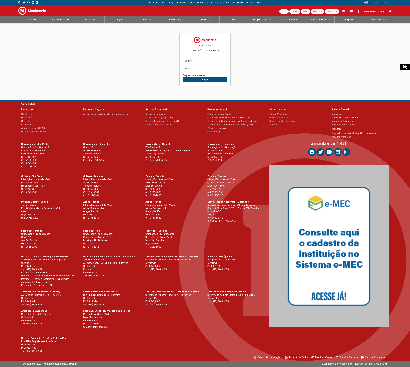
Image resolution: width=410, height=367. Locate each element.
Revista (305, 11)
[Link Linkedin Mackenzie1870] (33, 2)
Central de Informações (270, 357)
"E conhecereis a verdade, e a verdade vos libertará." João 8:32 (353, 364)
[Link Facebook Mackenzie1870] (19, 2)
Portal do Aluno (332, 11)
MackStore (318, 11)
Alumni (284, 11)
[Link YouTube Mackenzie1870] (28, 2)
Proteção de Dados (298, 357)
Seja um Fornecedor (375, 357)
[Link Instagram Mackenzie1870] (37, 2)
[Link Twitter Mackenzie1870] (24, 2)
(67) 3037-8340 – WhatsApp (221, 221)
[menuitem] (156, 2)
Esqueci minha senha (194, 75)
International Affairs (374, 11)
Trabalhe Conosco (349, 357)
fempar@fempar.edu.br (95, 327)
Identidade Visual (323, 357)
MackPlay (294, 11)
